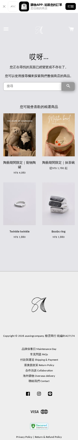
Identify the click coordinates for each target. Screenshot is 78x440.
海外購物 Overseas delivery (39, 376)
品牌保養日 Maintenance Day (39, 349)
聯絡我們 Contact (39, 381)
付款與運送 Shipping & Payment (39, 359)
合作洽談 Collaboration (39, 370)
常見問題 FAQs (39, 354)
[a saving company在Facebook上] (28, 396)
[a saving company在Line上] (50, 396)
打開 (71, 6)
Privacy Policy (24, 437)
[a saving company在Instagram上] (39, 396)
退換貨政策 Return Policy (39, 365)
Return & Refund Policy (48, 437)
